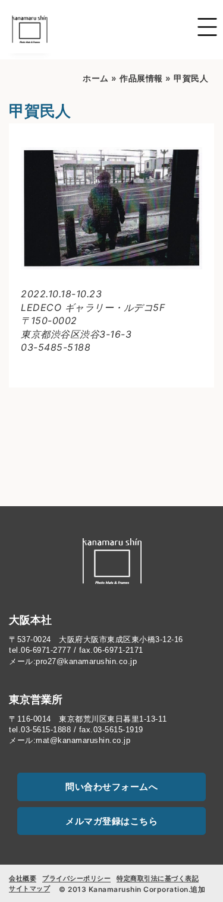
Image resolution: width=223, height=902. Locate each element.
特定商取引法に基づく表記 (158, 878)
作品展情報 (141, 78)
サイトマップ (29, 888)
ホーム (96, 78)
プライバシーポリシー (76, 878)
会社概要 (22, 878)
